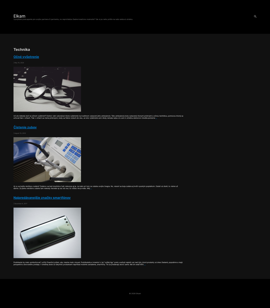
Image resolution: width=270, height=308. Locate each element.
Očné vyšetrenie (26, 57)
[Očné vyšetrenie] (99, 89)
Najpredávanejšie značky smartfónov (42, 198)
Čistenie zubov (25, 127)
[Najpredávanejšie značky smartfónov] (99, 233)
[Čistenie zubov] (99, 159)
